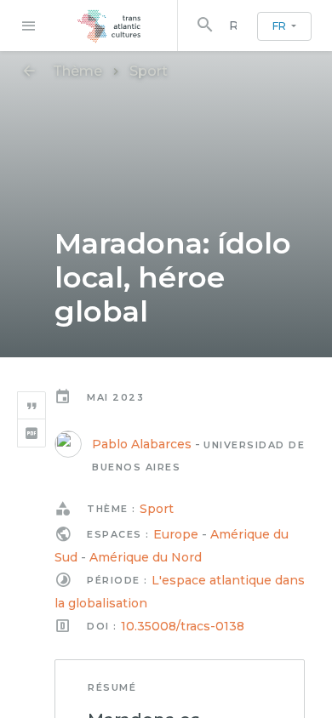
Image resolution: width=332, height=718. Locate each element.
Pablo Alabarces (142, 444)
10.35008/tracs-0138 (182, 626)
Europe (175, 534)
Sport (148, 71)
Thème (77, 71)
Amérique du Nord (145, 557)
